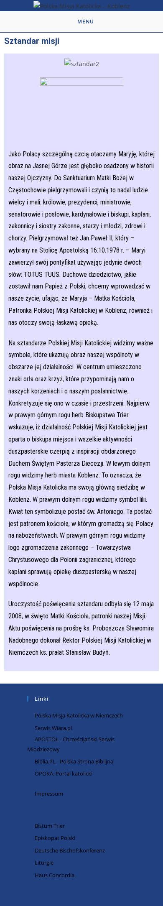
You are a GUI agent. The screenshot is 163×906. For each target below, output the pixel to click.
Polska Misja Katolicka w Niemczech (79, 715)
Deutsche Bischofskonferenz (70, 850)
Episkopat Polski (55, 838)
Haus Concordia (54, 875)
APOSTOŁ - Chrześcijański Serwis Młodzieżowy (71, 744)
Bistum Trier (50, 825)
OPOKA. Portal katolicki (63, 773)
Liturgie (44, 862)
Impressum (49, 793)
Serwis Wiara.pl (53, 728)
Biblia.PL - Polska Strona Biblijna (74, 761)
